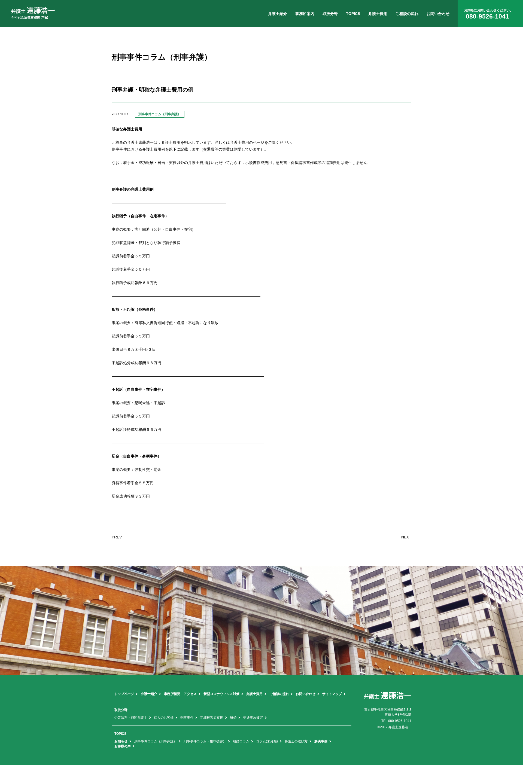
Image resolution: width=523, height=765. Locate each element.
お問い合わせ (438, 13)
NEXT (406, 537)
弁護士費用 (377, 13)
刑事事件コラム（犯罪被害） (205, 741)
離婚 (233, 718)
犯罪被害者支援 (211, 718)
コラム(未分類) (267, 741)
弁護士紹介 (277, 13)
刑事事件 (186, 718)
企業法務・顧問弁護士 (130, 718)
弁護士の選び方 (296, 741)
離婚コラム (241, 741)
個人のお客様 (164, 718)
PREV (117, 537)
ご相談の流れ (407, 13)
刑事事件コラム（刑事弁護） (155, 741)
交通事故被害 (253, 718)
